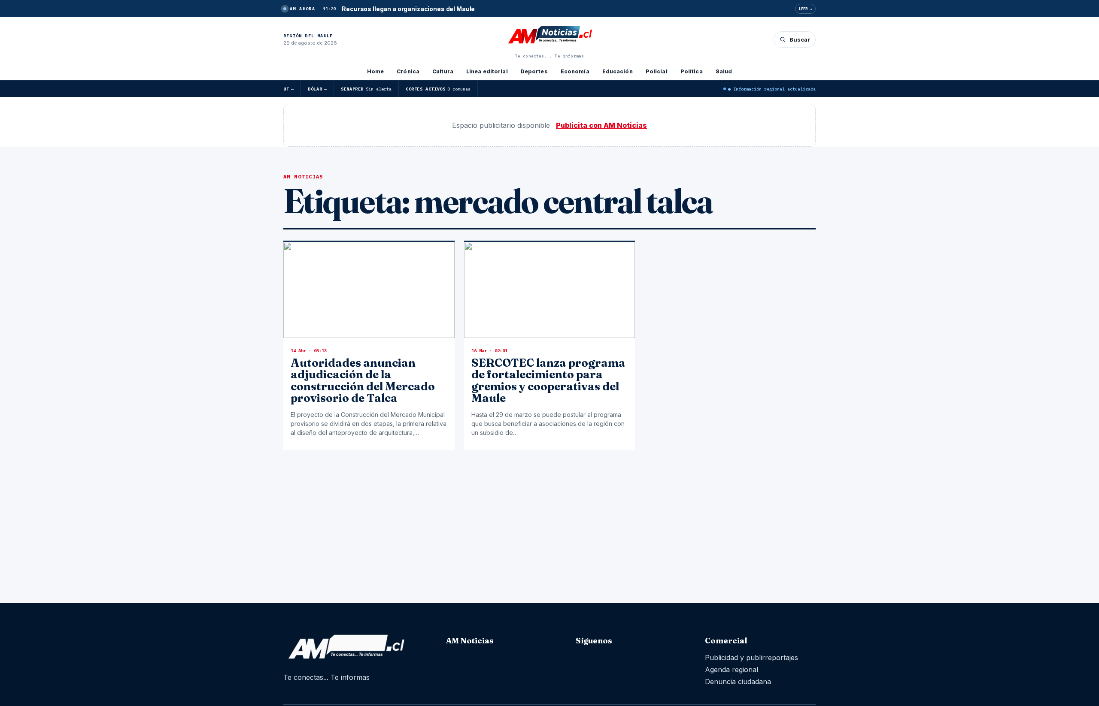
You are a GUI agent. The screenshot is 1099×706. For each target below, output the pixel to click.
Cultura (442, 71)
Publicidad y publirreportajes (751, 657)
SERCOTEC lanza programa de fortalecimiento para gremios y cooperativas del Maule (548, 380)
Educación (617, 71)
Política (691, 71)
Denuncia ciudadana (738, 681)
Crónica (408, 71)
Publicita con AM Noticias (601, 125)
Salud (724, 71)
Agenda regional (731, 669)
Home (375, 71)
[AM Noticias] (549, 35)
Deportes (534, 71)
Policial (657, 71)
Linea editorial (487, 71)
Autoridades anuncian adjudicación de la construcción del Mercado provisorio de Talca (363, 380)
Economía (575, 71)
